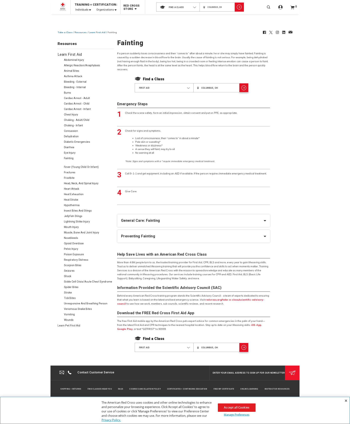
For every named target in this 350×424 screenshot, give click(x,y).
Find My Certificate (223, 389)
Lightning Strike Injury (77, 221)
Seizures (69, 270)
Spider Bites (71, 287)
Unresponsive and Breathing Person (85, 303)
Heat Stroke (71, 199)
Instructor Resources (277, 389)
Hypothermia (71, 205)
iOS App (256, 325)
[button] (193, 220)
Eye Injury (69, 152)
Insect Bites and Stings (78, 210)
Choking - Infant (73, 125)
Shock (67, 276)
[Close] (346, 401)
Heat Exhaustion (74, 194)
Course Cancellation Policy (145, 389)
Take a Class (65, 32)
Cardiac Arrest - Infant (77, 109)
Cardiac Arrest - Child (77, 103)
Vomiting (69, 314)
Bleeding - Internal (75, 87)
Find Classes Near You (100, 389)
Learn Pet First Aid (69, 325)
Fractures (69, 172)
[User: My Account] (280, 9)
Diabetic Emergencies (77, 141)
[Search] (268, 9)
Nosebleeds (71, 237)
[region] (175, 410)
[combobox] (178, 7)
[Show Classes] (239, 7)
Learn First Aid (97, 32)
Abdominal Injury (74, 59)
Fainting (68, 158)
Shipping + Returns (70, 389)
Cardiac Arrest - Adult (77, 98)
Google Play (125, 329)
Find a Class (153, 79)
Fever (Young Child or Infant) (81, 166)
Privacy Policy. (111, 420)
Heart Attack (71, 188)
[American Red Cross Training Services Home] (62, 6)
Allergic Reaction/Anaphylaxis (82, 65)
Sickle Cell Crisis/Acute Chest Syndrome (88, 281)
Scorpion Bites (72, 265)
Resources (81, 32)
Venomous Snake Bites (78, 308)
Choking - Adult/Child (76, 120)
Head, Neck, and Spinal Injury (81, 183)
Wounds (69, 319)
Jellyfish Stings (73, 216)
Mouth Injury (71, 227)
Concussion (71, 130)
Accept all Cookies (236, 407)
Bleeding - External (75, 81)
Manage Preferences (236, 414)
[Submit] (292, 373)
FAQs (120, 389)
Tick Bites (70, 298)
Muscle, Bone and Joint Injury (81, 232)
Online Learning (249, 389)
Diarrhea (69, 147)
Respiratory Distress (76, 259)
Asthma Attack (73, 76)
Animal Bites (71, 70)
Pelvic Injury (71, 248)
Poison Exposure (74, 254)
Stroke (68, 292)
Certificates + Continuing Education (187, 389)
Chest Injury (71, 114)
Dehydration (71, 136)
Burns (67, 92)
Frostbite (69, 177)
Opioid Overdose (74, 243)
